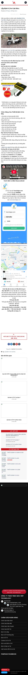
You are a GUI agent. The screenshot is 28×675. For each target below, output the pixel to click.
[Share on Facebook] (9, 344)
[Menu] (2, 2)
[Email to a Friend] (14, 344)
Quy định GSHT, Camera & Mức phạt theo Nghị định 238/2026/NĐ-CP (16, 435)
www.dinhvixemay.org (10, 611)
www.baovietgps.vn (9, 610)
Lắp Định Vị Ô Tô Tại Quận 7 (12, 440)
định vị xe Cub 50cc (10, 50)
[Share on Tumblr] (19, 344)
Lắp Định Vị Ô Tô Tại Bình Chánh (13, 444)
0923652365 (4, 669)
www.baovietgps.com (15, 199)
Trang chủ (8, 349)
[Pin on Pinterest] (16, 344)
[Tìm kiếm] (25, 2)
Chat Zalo (4, 672)
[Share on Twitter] (11, 344)
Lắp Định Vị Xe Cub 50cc (10, 351)
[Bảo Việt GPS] (14, 2)
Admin (15, 10)
